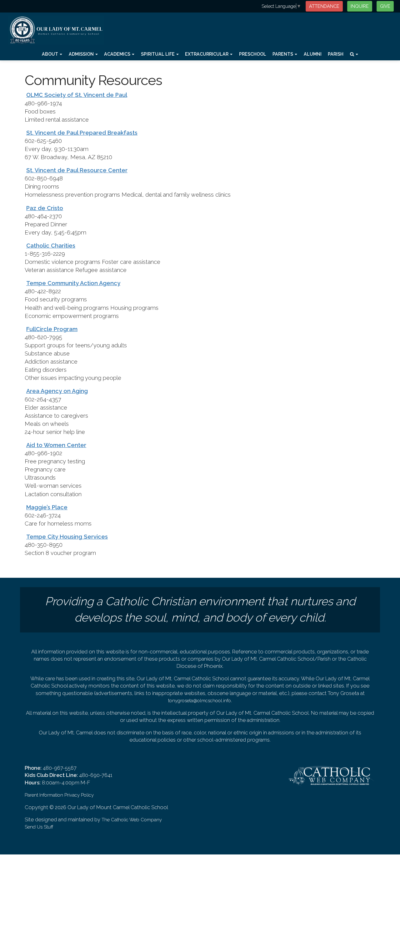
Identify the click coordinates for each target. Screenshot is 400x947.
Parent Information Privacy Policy (59, 795)
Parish (335, 54)
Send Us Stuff (39, 826)
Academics (117, 54)
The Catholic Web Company (132, 819)
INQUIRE (360, 6)
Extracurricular (207, 54)
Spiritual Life (158, 54)
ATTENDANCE (324, 6)
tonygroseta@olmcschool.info (199, 700)
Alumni (313, 54)
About (50, 54)
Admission (82, 54)
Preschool (252, 54)
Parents (283, 54)
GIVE (385, 6)
